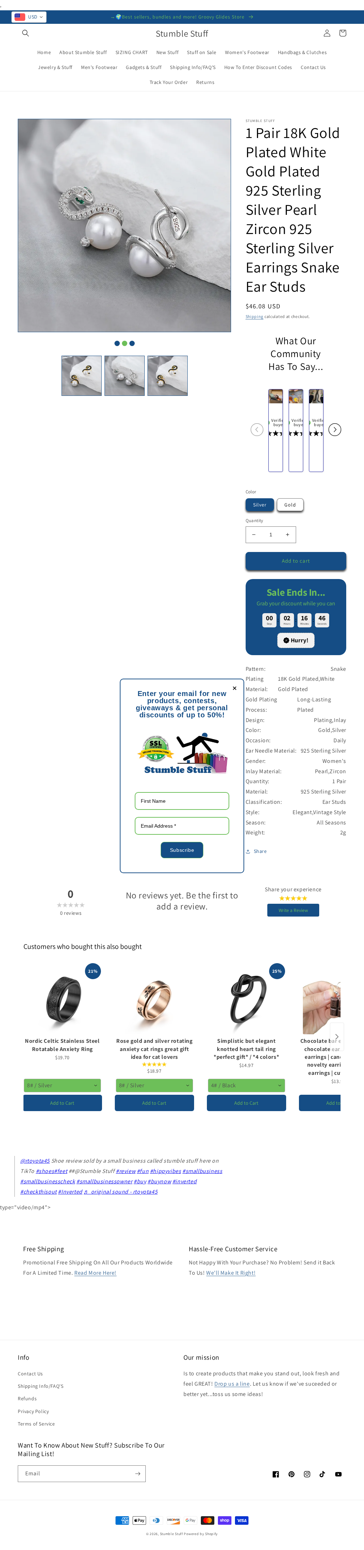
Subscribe (182, 850)
